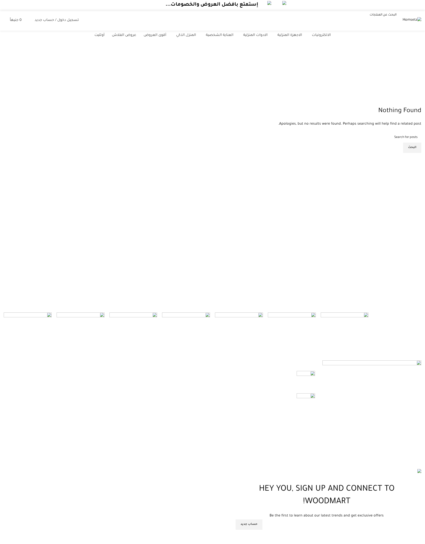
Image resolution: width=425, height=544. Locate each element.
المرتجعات (129, 383)
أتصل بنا (131, 401)
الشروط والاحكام (124, 392)
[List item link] (371, 440)
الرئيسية (244, 79)
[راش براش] (133, 336)
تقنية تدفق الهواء (279, 374)
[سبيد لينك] (238, 321)
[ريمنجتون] (27, 325)
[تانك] (291, 336)
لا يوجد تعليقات (258, 381)
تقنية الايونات (282, 396)
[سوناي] (186, 317)
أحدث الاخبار (128, 410)
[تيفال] (344, 317)
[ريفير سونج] (80, 318)
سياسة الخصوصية (123, 374)
